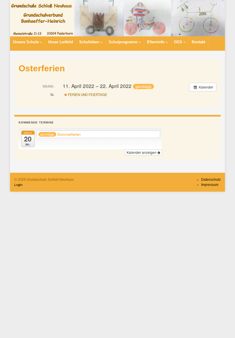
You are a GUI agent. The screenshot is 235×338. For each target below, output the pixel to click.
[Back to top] (222, 325)
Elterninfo (156, 42)
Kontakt (198, 42)
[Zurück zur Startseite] (117, 18)
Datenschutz (211, 180)
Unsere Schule (26, 42)
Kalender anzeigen (142, 152)
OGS (178, 42)
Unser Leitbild (60, 42)
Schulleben (89, 42)
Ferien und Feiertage (87, 94)
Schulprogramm (124, 42)
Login (18, 184)
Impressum (209, 185)
